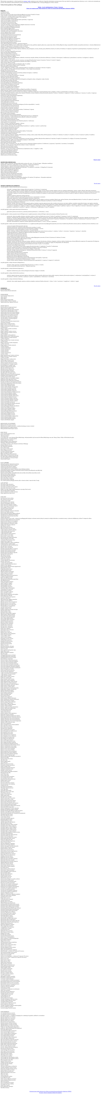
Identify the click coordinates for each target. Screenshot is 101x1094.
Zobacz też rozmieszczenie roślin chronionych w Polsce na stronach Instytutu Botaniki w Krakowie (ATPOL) (50, 8)
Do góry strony (97, 159)
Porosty (56, 7)
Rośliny (40, 7)
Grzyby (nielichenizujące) (48, 7)
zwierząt (25, 1)
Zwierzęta (60, 7)
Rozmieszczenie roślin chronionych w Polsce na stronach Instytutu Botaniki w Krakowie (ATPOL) (50, 1091)
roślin (29, 1)
